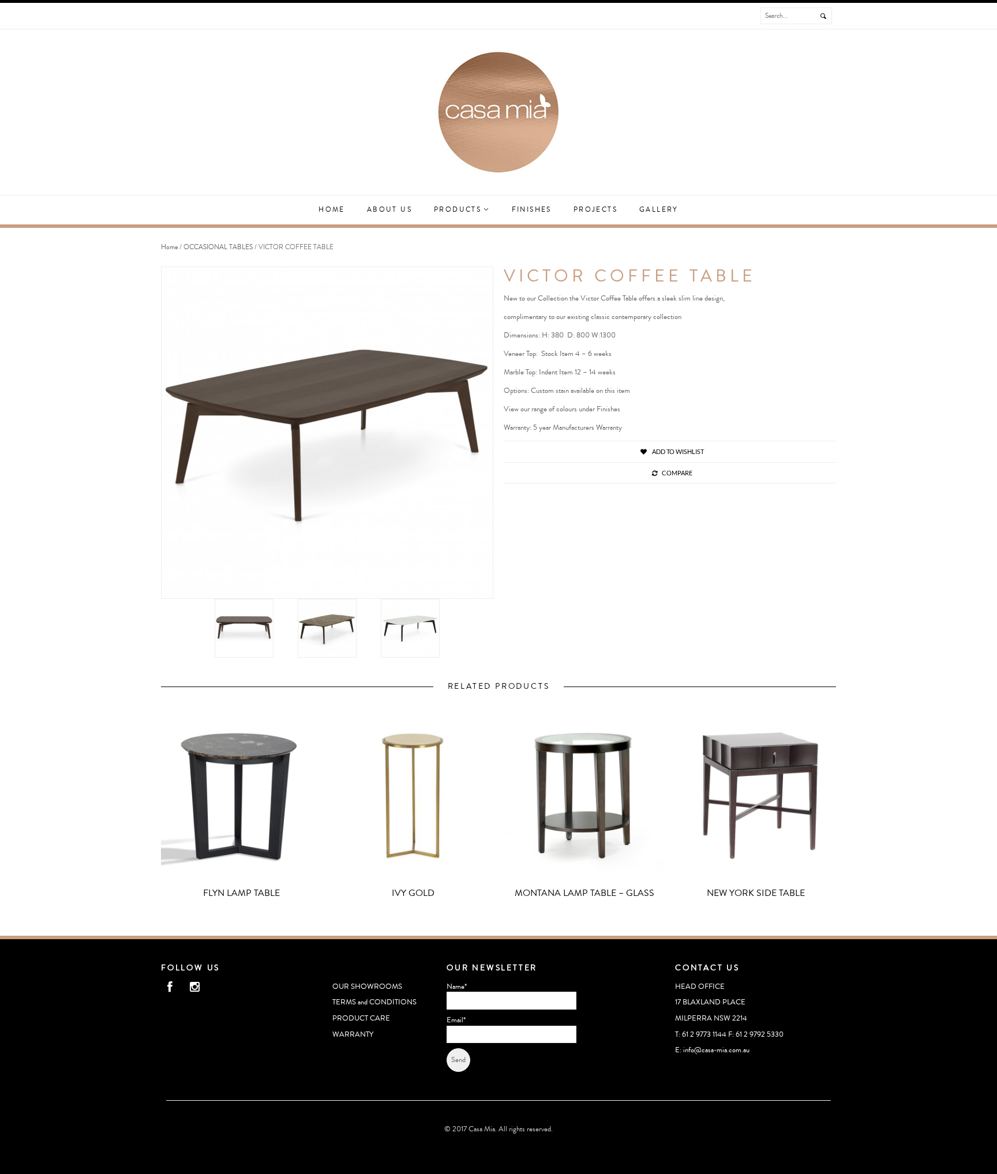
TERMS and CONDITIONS (374, 1002)
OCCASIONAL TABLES (218, 247)
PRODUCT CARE (361, 1018)
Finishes (532, 210)
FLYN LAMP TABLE (241, 893)
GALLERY (659, 210)
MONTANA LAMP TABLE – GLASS (584, 893)
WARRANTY (352, 1034)
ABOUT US (389, 210)
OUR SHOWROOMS (367, 986)
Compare (677, 473)
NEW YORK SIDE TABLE (756, 893)
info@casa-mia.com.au (716, 1050)
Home (331, 210)
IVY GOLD (413, 893)
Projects (595, 210)
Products (459, 210)
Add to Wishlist (677, 451)
